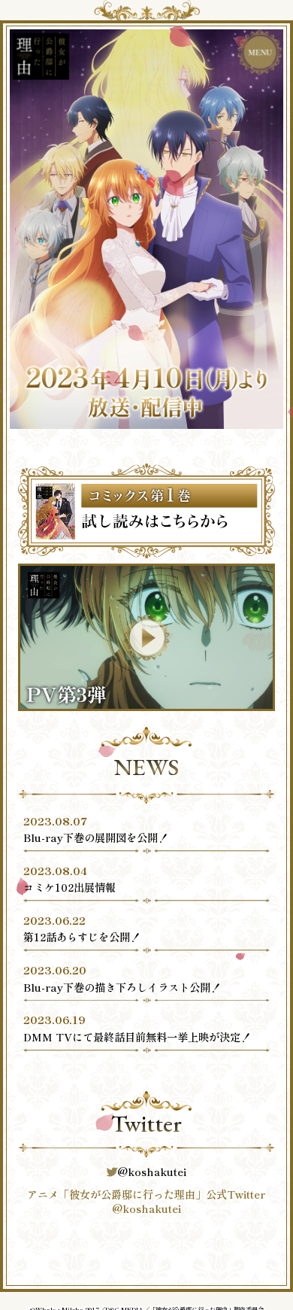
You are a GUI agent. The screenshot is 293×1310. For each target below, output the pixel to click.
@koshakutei (151, 1171)
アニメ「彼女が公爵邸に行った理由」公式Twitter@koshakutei (146, 1202)
